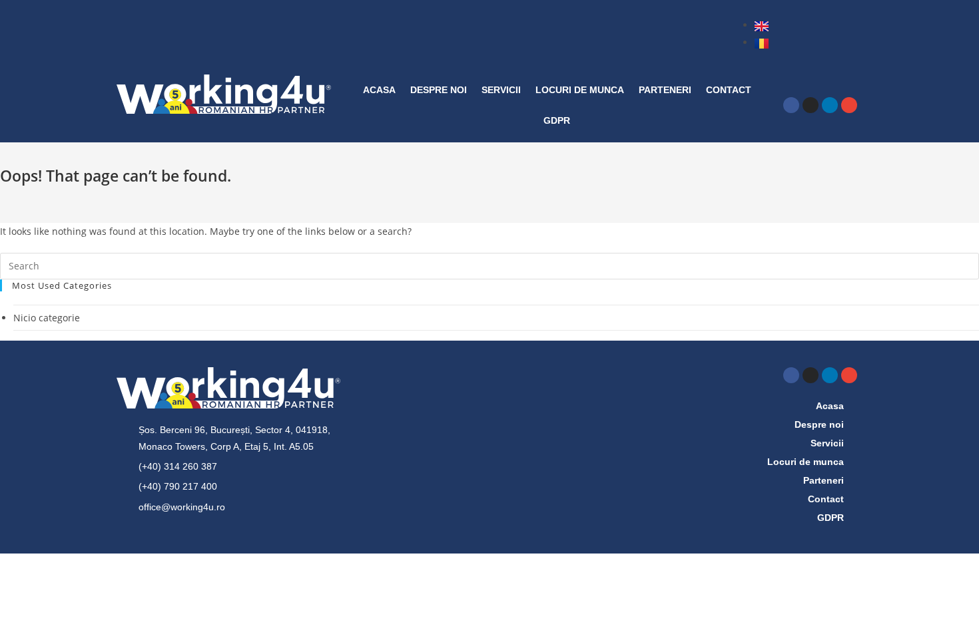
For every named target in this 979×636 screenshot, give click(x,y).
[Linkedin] (830, 105)
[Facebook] (791, 105)
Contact (728, 89)
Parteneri (665, 89)
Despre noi (438, 89)
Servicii (501, 89)
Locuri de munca (579, 89)
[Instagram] (810, 105)
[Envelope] (849, 105)
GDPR (556, 120)
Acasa (379, 89)
